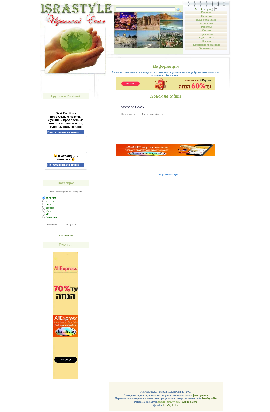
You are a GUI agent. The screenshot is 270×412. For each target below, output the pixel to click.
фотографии (200, 395)
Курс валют (206, 37)
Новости (206, 16)
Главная (206, 12)
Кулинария (206, 23)
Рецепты (206, 26)
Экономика (206, 48)
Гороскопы (206, 34)
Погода (206, 41)
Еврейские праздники (206, 44)
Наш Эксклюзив (206, 19)
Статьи (206, 30)
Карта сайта (189, 401)
